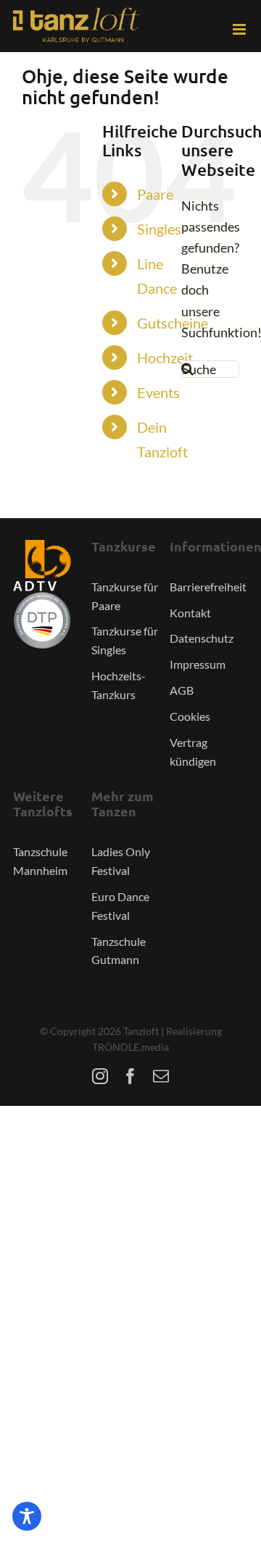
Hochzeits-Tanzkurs (118, 685)
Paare (155, 194)
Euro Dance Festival (120, 905)
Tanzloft (141, 1031)
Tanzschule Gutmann (118, 950)
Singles (159, 228)
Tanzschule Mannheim (40, 861)
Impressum (197, 664)
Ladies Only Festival (120, 861)
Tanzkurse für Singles (124, 640)
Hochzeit (165, 357)
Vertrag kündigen (193, 751)
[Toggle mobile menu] (240, 29)
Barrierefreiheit (208, 586)
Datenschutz (201, 638)
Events (158, 392)
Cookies (190, 716)
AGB (182, 690)
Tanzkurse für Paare (124, 596)
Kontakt (190, 613)
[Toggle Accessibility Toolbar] (27, 1516)
